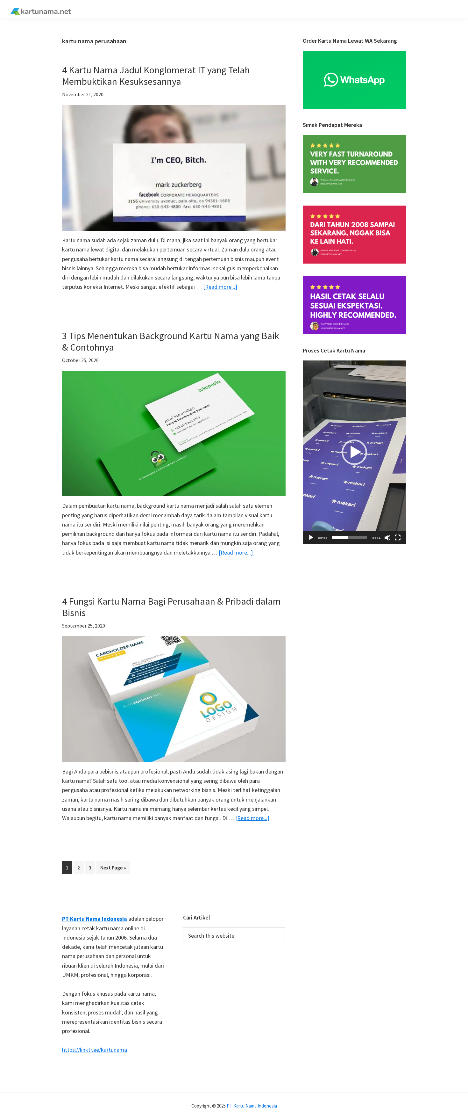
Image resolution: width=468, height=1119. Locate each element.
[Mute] (387, 537)
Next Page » (113, 869)
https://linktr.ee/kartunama (94, 1049)
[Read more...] (220, 287)
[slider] (349, 537)
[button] (354, 452)
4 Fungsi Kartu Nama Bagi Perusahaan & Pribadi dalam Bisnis (171, 607)
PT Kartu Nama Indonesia (252, 1106)
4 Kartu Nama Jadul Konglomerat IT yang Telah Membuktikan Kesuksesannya (156, 75)
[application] (354, 452)
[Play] (311, 537)
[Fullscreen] (397, 537)
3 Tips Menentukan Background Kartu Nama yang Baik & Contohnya (170, 341)
